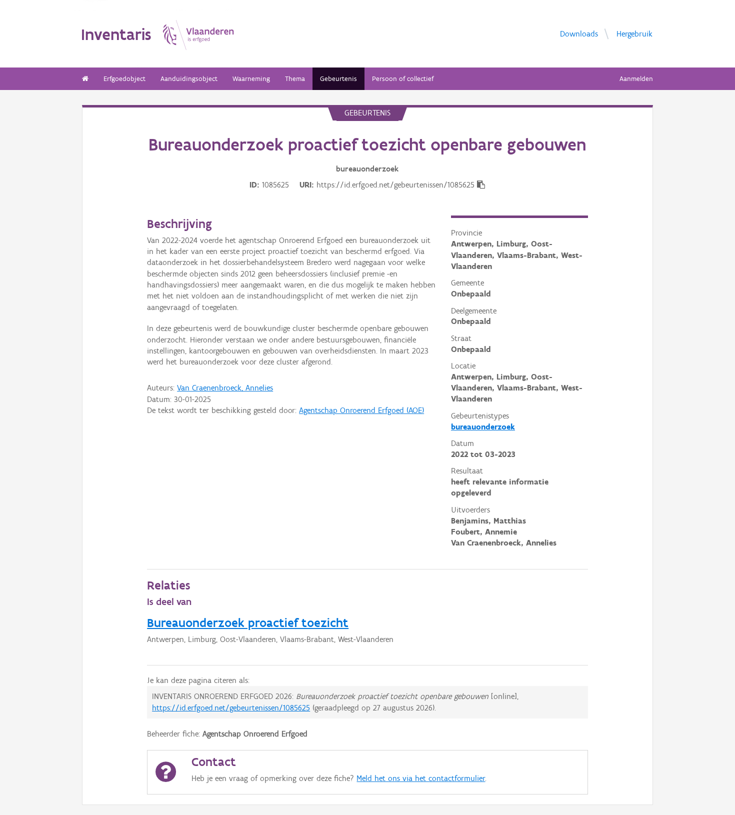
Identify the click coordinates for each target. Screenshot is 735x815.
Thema (295, 78)
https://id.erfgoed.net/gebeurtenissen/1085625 (231, 707)
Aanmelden (636, 78)
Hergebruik (634, 33)
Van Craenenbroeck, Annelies (225, 387)
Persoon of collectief (403, 78)
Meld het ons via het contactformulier (420, 778)
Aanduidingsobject (189, 78)
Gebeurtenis (338, 78)
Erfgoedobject (125, 78)
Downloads (579, 33)
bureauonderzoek (483, 427)
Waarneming (251, 78)
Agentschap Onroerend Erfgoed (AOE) (361, 410)
